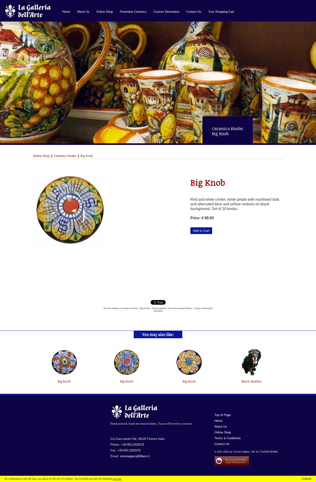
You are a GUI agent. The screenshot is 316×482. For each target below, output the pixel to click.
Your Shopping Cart (221, 11)
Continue (306, 478)
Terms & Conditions (227, 438)
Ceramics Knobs (65, 156)
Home (66, 11)
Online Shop (104, 11)
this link (117, 479)
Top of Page (222, 415)
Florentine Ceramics (133, 11)
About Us (83, 11)
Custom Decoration (166, 11)
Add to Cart (201, 230)
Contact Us (193, 11)
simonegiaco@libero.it (134, 456)
